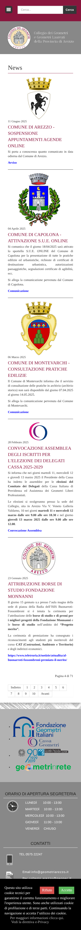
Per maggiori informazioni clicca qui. (37, 918)
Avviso (12, 162)
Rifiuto (47, 890)
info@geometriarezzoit (50, 872)
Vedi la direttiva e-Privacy (30, 922)
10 (33, 694)
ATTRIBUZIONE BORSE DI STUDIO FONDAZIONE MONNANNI (35, 590)
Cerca (70, 9)
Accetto (66, 890)
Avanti (45, 694)
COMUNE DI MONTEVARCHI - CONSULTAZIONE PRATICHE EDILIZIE (39, 369)
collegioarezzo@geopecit (50, 878)
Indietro (16, 687)
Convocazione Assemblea (25, 530)
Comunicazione (18, 291)
